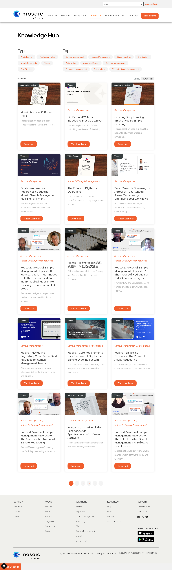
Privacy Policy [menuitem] (124, 553)
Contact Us (142, 511)
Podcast (110, 511)
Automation (71, 63)
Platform (48, 506)
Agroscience (80, 536)
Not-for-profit (81, 541)
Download (29, 144)
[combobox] (123, 4)
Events (16, 516)
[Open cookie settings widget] (4, 566)
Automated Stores (90, 63)
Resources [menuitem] (95, 15)
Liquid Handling (124, 57)
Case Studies (26, 69)
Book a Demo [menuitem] (149, 15)
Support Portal (143, 506)
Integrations (99, 69)
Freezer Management (100, 57)
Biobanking (80, 521)
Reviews (47, 531)
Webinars (110, 516)
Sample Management (75, 57)
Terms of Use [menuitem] (151, 553)
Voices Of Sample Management (125, 69)
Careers (16, 511)
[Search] (141, 4)
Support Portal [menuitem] (152, 4)
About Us (17, 506)
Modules (48, 516)
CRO (77, 526)
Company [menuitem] (133, 15)
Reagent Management (85, 531)
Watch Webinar (79, 144)
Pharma (78, 506)
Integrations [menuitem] (80, 15)
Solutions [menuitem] (66, 15)
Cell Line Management (115, 63)
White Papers (26, 57)
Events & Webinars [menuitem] (114, 15)
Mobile (47, 511)
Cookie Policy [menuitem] (137, 553)
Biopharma (80, 511)
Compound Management (76, 69)
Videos (47, 63)
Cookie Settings (10, 566)
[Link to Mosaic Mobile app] (145, 534)
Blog (108, 506)
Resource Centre (113, 521)
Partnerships (49, 526)
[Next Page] (101, 483)
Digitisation (143, 57)
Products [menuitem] (52, 15)
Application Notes (47, 57)
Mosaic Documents (29, 63)
